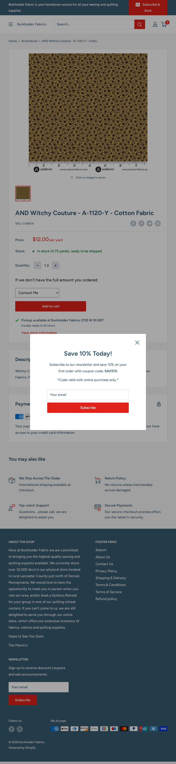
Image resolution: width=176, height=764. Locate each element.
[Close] (137, 342)
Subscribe (88, 408)
